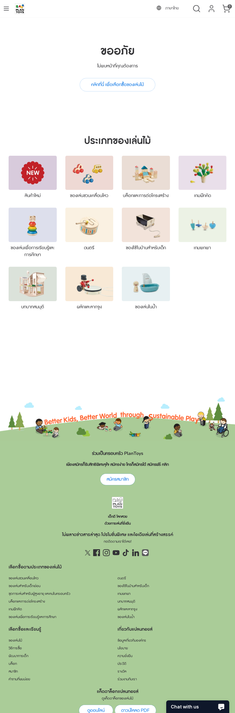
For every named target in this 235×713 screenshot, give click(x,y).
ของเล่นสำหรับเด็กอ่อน (24, 586)
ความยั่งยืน (124, 656)
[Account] (211, 6)
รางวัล (121, 671)
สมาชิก (13, 671)
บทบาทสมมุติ (32, 307)
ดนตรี (89, 248)
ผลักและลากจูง (89, 307)
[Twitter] (86, 552)
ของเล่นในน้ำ (146, 307)
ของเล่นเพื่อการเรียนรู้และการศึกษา (32, 617)
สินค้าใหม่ (33, 195)
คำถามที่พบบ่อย (19, 679)
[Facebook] (96, 552)
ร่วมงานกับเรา (127, 679)
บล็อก (13, 663)
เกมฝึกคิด (202, 195)
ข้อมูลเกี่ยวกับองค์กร (131, 640)
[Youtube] (116, 552)
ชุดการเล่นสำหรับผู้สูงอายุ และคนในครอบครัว (39, 593)
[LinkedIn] (135, 552)
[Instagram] (106, 552)
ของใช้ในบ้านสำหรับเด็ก (146, 248)
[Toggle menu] (6, 8)
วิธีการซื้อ (15, 648)
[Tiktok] (125, 552)
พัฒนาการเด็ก (18, 656)
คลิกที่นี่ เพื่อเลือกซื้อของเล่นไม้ (117, 84)
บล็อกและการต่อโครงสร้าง (146, 195)
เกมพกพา (202, 248)
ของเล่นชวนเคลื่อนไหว (89, 195)
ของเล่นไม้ (15, 640)
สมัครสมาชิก (118, 479)
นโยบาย (122, 648)
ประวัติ (121, 663)
